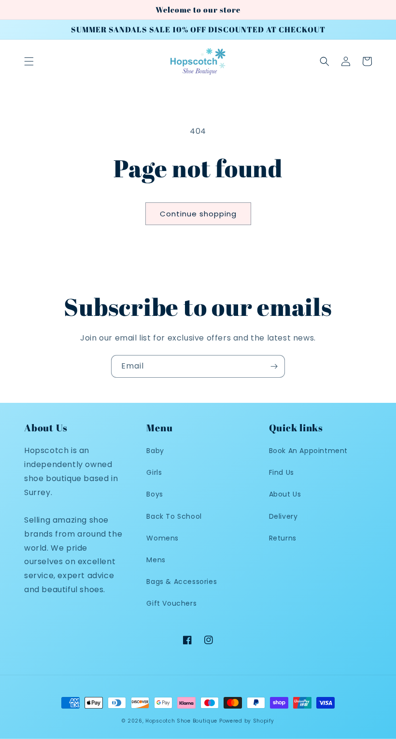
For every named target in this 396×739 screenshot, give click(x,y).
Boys (154, 494)
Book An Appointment (308, 450)
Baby (155, 450)
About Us (285, 494)
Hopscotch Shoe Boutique (182, 721)
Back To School (173, 516)
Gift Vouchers (171, 603)
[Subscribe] (273, 366)
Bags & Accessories (181, 581)
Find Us (281, 472)
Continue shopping (198, 214)
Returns (283, 538)
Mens (155, 560)
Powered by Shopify (246, 721)
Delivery (283, 516)
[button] (29, 61)
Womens (162, 538)
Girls (154, 472)
